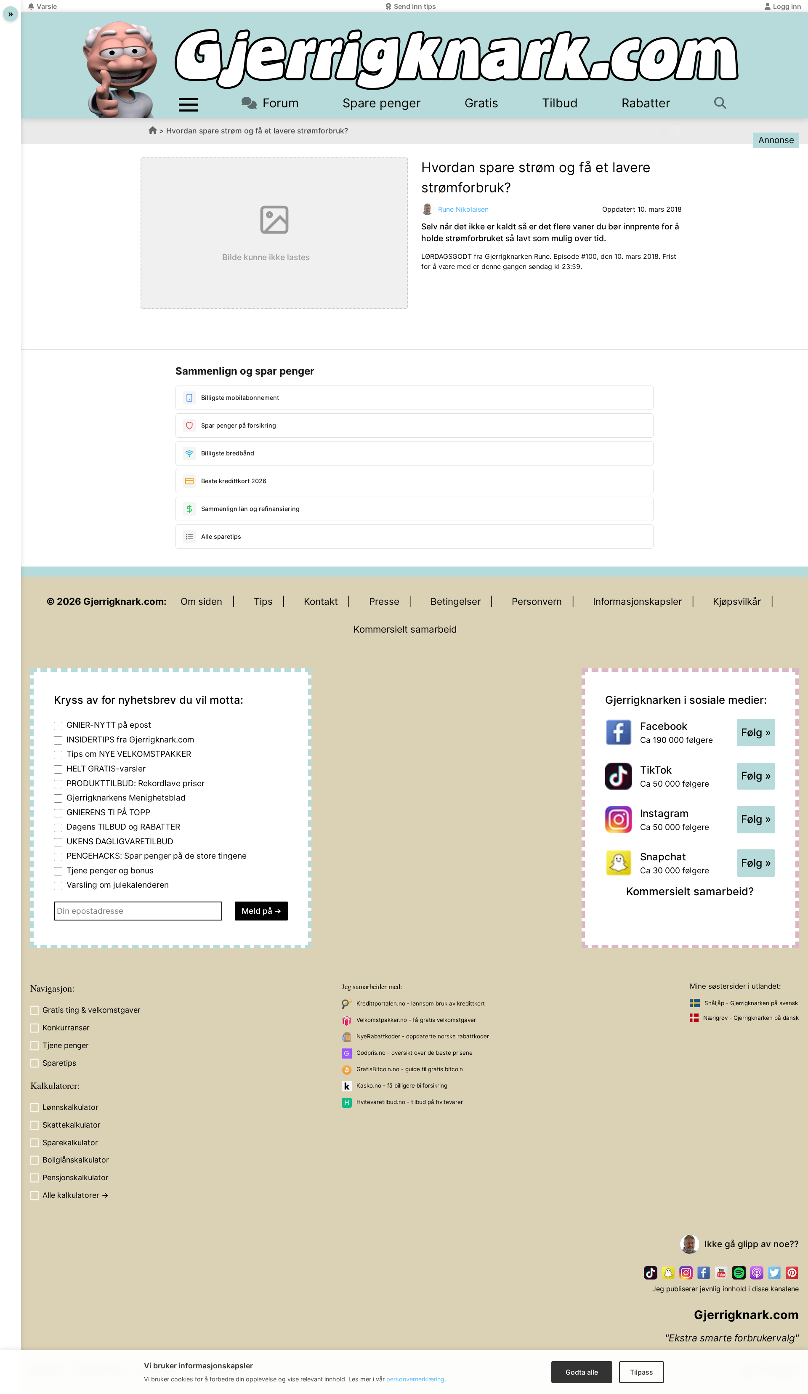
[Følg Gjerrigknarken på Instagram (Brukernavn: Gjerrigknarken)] (686, 1273)
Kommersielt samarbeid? (690, 891)
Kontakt (321, 601)
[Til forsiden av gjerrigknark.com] (120, 69)
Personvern (537, 601)
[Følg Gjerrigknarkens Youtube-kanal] (721, 1273)
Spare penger (382, 103)
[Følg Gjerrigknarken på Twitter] (774, 1273)
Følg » (756, 732)
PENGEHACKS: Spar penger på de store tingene (156, 856)
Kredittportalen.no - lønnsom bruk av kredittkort (420, 1003)
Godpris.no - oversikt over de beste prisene (414, 1052)
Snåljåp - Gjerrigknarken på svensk (751, 1003)
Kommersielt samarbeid (405, 629)
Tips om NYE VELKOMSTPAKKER (128, 754)
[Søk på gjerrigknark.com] (724, 103)
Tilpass (641, 1372)
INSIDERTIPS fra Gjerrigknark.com (130, 739)
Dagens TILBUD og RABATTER (123, 827)
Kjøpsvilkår (737, 601)
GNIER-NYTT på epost (108, 725)
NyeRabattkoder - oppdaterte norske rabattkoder (422, 1036)
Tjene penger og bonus (110, 870)
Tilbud (560, 103)
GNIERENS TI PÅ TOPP (108, 812)
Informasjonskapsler (637, 601)
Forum (281, 103)
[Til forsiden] (457, 59)
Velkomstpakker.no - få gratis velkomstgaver (416, 1019)
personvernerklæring (415, 1379)
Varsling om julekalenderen (117, 885)
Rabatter (646, 103)
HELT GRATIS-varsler (106, 769)
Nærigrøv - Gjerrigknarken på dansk (751, 1017)
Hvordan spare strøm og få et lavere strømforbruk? (257, 130)
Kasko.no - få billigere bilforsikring (401, 1085)
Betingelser (456, 601)
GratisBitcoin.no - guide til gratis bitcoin (409, 1069)
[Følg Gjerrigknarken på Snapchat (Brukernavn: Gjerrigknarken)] (668, 1273)
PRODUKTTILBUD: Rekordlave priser (135, 783)
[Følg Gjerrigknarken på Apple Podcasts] (756, 1273)
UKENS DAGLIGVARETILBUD (119, 841)
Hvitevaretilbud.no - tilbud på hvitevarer (409, 1102)
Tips (263, 601)
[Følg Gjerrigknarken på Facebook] (703, 1273)
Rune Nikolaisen (463, 209)
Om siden (201, 601)
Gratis (481, 103)
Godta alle (582, 1372)
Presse (384, 601)
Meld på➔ (261, 911)
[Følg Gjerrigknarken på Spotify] (739, 1273)
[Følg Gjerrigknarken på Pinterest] (792, 1273)
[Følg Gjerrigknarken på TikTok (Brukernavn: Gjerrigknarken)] (650, 1273)
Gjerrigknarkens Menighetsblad (126, 798)
